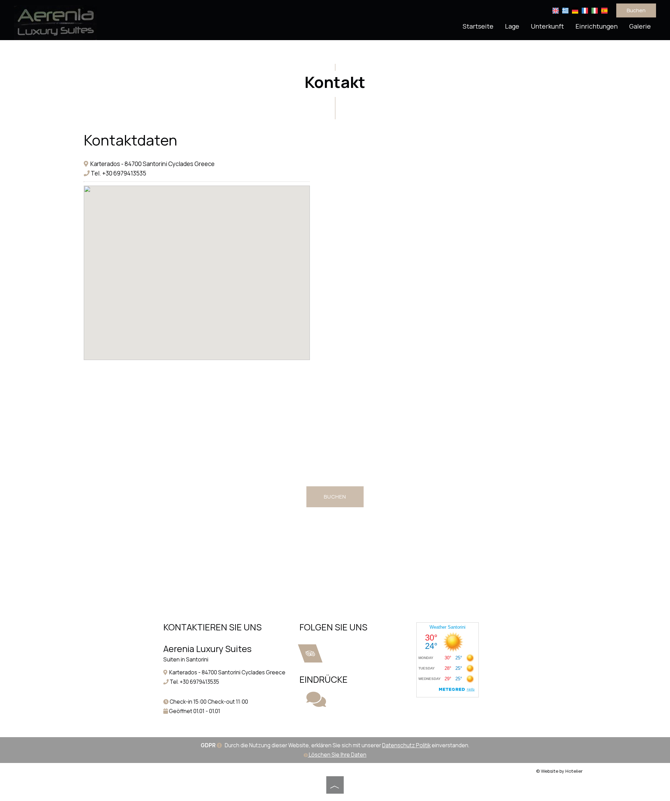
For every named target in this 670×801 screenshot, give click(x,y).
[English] (555, 10)
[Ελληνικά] (565, 10)
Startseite (478, 26)
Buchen (636, 10)
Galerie (640, 26)
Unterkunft (547, 26)
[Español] (604, 10)
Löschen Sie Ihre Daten (337, 754)
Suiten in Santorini (185, 659)
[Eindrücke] (316, 704)
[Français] (585, 10)
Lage (512, 26)
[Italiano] (595, 10)
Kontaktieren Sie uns (212, 627)
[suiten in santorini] (55, 22)
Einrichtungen (596, 26)
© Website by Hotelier (559, 771)
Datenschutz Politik (406, 745)
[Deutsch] (575, 10)
